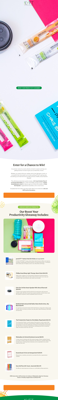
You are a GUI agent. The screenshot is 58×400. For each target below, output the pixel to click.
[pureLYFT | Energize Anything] (29, 3)
